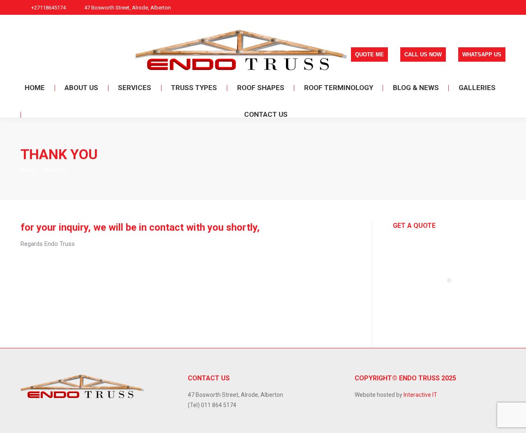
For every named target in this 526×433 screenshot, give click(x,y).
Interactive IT (420, 394)
